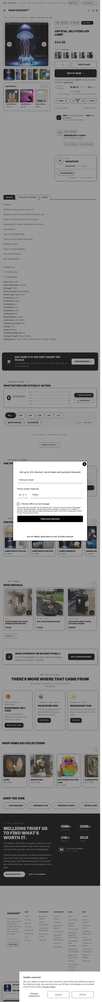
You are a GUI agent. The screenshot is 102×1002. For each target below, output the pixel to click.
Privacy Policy (49, 986)
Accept (58, 994)
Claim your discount (50, 519)
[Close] (84, 464)
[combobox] (22, 495)
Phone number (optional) (28, 489)
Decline (82, 994)
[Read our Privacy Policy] (82, 507)
